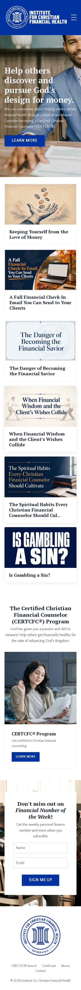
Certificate (49, 966)
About (65, 966)
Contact (40, 971)
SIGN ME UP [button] (40, 880)
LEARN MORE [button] (25, 140)
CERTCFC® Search (24, 966)
